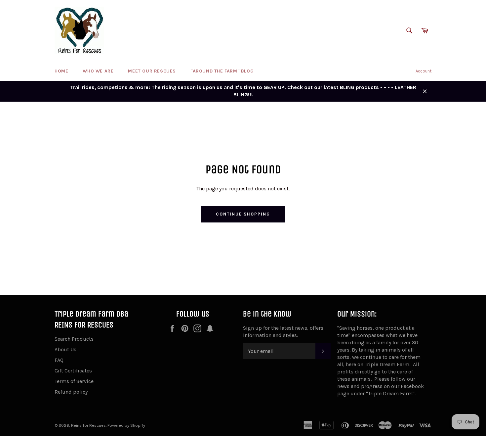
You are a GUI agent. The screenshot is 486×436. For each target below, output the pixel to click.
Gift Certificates (73, 370)
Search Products (74, 339)
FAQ (59, 360)
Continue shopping (243, 214)
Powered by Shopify (126, 425)
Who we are (98, 71)
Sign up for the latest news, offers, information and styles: (284, 331)
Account (423, 71)
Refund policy (71, 392)
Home (61, 71)
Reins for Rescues (88, 425)
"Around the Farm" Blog (222, 71)
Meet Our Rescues (152, 71)
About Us (65, 349)
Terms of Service (74, 381)
